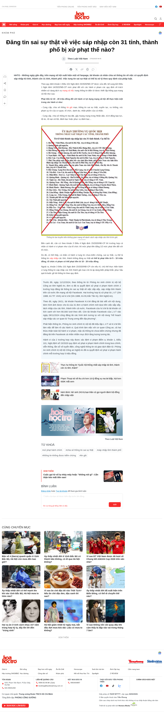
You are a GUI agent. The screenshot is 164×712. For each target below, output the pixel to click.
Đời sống (13, 25)
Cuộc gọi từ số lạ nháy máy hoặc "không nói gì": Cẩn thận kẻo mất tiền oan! (70, 476)
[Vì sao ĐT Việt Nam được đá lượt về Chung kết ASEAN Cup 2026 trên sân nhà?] (105, 542)
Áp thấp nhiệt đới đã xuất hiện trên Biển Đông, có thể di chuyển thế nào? (104, 593)
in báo (87, 69)
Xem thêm (160, 24)
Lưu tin (5, 90)
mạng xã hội (67, 90)
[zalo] (121, 686)
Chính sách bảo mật (145, 680)
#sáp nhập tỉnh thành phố (109, 450)
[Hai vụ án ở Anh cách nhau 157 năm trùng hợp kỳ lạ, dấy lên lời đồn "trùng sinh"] (21, 611)
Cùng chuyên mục (16, 527)
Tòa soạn (6, 680)
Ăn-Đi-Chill (99, 25)
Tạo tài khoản (61, 491)
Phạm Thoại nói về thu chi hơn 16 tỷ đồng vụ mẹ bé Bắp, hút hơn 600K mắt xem (91, 380)
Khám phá (25, 25)
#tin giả (82, 455)
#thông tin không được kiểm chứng (59, 455)
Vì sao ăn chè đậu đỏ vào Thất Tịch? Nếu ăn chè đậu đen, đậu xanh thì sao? (63, 593)
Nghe (5, 76)
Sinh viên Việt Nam (108, 7)
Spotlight (137, 25)
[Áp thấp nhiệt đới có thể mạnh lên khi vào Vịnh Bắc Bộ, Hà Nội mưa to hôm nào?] (21, 576)
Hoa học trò (9, 659)
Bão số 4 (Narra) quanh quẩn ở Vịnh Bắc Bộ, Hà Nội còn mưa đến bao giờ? (20, 559)
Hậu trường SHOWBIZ (82, 25)
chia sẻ (71, 69)
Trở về (5, 103)
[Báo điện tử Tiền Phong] (135, 662)
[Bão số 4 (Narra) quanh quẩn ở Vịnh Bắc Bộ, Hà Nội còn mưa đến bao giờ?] (21, 542)
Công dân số (43, 673)
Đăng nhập (46, 491)
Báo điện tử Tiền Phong (82, 15)
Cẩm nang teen (134, 669)
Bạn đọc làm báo (16, 706)
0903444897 (75, 683)
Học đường (46, 25)
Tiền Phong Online (65, 7)
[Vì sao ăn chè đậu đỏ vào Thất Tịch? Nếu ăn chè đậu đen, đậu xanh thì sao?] (63, 576)
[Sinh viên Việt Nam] (154, 662)
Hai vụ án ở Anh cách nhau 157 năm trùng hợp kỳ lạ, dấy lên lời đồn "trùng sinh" (20, 628)
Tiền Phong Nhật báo (87, 7)
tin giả (69, 107)
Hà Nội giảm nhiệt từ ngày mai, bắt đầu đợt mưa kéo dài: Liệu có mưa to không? (63, 628)
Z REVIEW (126, 25)
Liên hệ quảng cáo (44, 680)
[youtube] (160, 7)
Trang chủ (4, 24)
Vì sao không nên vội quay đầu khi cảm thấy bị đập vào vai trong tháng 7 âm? (104, 628)
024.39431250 (10, 688)
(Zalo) (52, 683)
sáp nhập (54, 258)
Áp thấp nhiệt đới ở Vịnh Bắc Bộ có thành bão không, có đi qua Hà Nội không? (62, 559)
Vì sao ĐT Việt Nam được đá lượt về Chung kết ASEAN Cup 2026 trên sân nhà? (105, 559)
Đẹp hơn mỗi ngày (62, 25)
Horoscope (149, 25)
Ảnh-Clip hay (113, 25)
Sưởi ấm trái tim (98, 669)
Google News (160, 33)
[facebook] (156, 7)
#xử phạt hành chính (52, 450)
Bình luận (5, 96)
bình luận (93, 69)
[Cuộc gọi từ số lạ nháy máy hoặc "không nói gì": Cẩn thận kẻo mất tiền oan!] (113, 476)
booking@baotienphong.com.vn (51, 686)
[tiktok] (114, 685)
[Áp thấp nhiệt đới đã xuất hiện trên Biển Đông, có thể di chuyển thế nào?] (105, 576)
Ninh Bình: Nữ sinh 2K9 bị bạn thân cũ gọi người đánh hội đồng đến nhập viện (90, 393)
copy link (82, 69)
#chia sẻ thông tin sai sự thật (79, 450)
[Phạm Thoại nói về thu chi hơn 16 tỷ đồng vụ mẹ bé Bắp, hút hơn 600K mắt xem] (50, 381)
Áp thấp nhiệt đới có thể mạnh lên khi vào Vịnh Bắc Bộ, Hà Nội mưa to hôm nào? (20, 593)
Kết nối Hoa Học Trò (81, 673)
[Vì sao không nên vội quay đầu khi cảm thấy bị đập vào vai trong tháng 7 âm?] (105, 611)
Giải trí (35, 25)
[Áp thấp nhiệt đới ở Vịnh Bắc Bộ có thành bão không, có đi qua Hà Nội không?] (63, 542)
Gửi (114, 505)
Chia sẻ (5, 83)
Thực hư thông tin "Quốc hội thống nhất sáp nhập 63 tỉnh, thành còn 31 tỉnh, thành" (90, 366)
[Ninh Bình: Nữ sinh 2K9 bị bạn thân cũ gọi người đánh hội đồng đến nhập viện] (50, 394)
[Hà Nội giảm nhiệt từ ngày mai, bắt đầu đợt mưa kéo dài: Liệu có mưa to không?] (63, 611)
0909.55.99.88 (44, 683)
